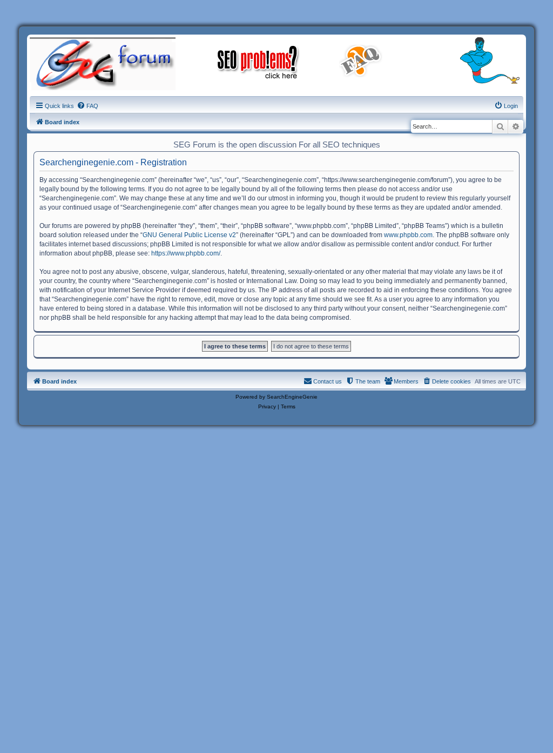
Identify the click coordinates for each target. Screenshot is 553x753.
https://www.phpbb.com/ (185, 253)
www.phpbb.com (408, 235)
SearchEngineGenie (292, 397)
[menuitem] (87, 105)
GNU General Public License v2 (189, 235)
